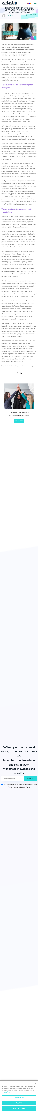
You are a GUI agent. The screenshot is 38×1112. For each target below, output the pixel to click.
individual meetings (12, 366)
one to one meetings (26, 366)
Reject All (19, 1103)
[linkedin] (20, 373)
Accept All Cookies (19, 1108)
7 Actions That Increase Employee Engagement (19, 413)
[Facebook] (18, 373)
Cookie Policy (7, 1092)
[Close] (35, 1083)
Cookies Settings (19, 1097)
